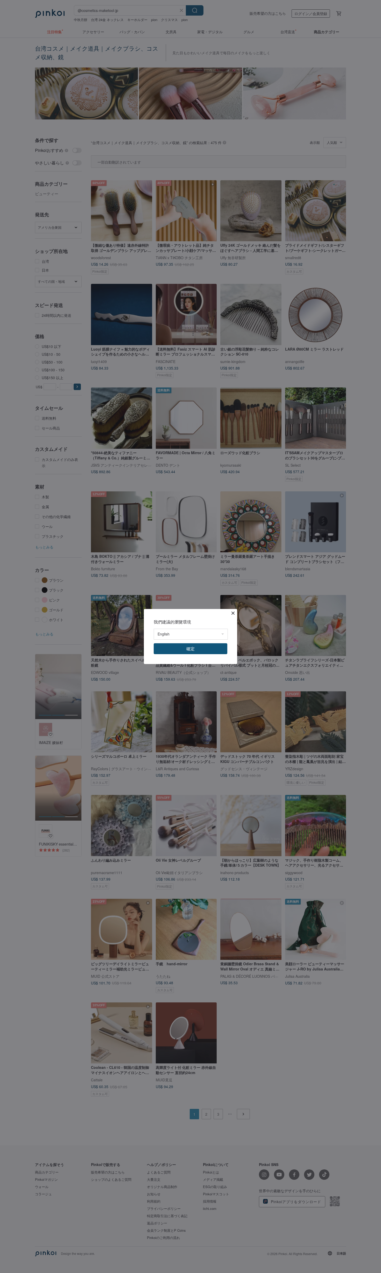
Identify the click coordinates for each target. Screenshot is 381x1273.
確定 (190, 649)
